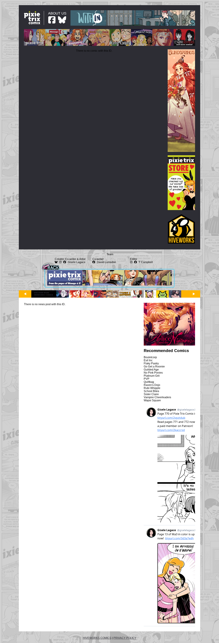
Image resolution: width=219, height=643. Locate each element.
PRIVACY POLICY (124, 637)
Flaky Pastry (151, 363)
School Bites (151, 391)
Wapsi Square (152, 400)
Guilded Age (151, 369)
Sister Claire (151, 394)
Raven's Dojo (152, 385)
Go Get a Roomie (154, 366)
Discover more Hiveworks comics (43, 294)
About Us (57, 13)
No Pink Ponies (153, 372)
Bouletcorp (150, 357)
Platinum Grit (151, 375)
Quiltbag (149, 381)
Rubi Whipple (152, 388)
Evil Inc (148, 360)
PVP (146, 378)
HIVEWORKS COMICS (97, 637)
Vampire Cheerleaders (157, 397)
